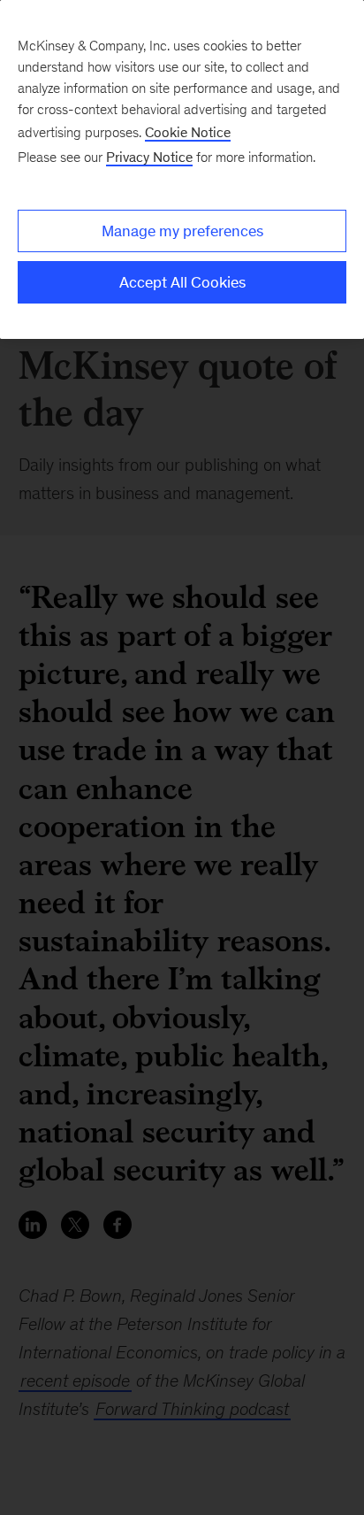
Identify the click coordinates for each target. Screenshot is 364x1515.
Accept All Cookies (182, 282)
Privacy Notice (149, 157)
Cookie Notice (188, 132)
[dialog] (182, 169)
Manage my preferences (182, 231)
